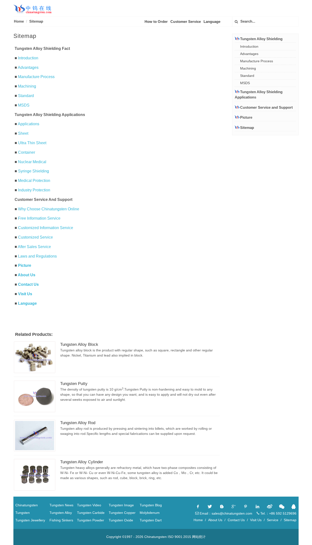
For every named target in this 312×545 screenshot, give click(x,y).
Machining (27, 86)
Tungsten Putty (74, 383)
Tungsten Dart (151, 520)
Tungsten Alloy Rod (77, 422)
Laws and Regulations (37, 256)
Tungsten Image (121, 505)
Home (19, 21)
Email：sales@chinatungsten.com (225, 513)
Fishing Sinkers (61, 520)
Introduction (28, 58)
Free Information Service (39, 218)
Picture (24, 265)
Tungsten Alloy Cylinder (81, 462)
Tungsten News (61, 505)
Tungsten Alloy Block (79, 344)
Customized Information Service (45, 228)
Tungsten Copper (122, 513)
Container (26, 152)
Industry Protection (34, 190)
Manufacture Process (36, 77)
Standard (26, 96)
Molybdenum (150, 513)
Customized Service (35, 237)
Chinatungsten (26, 505)
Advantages (28, 67)
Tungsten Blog (151, 505)
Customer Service (185, 21)
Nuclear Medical (32, 162)
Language (212, 21)
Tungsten (22, 513)
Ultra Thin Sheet (32, 143)
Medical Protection (34, 181)
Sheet (23, 133)
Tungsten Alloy (60, 513)
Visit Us (25, 294)
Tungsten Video (89, 505)
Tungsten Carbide (91, 513)
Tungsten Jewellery (30, 520)
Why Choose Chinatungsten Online (48, 209)
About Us (26, 275)
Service (272, 520)
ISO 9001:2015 (179, 537)
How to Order (156, 21)
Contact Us (28, 284)
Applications (28, 124)
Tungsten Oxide (121, 520)
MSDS (23, 105)
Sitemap (36, 21)
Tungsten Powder (90, 520)
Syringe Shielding (33, 171)
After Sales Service (34, 247)
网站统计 (199, 537)
